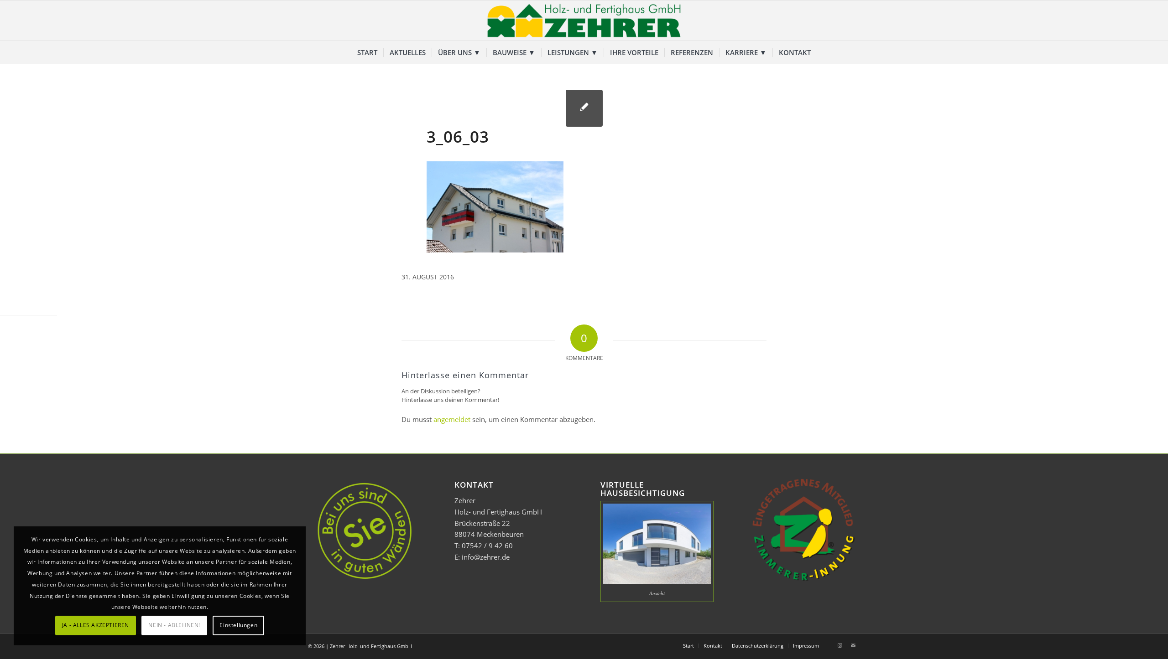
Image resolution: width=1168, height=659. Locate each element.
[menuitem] (367, 52)
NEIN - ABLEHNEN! (174, 625)
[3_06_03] (584, 108)
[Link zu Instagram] (839, 645)
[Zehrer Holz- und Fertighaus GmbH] (584, 20)
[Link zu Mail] (853, 645)
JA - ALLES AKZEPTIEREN (95, 625)
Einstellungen (238, 625)
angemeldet (451, 419)
